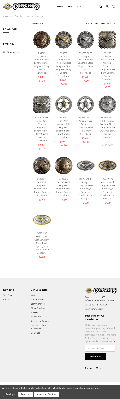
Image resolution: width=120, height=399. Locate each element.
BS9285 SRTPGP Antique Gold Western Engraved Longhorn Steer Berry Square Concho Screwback (107, 66)
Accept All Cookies (46, 394)
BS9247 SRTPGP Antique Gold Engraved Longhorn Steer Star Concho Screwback (63, 127)
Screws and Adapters (40, 321)
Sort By (90, 23)
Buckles (34, 312)
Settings (10, 394)
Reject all (26, 394)
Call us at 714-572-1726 (96, 304)
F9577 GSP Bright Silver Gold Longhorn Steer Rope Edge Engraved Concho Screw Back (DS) (41, 243)
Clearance (35, 332)
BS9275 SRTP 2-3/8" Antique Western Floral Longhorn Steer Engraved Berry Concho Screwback (107, 127)
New (70, 6)
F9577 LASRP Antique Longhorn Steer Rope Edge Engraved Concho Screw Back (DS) (85, 188)
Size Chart (8, 295)
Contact (7, 299)
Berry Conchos (38, 303)
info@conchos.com (94, 308)
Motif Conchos (38, 299)
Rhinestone (36, 316)
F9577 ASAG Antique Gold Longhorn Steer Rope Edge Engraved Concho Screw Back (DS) (107, 188)
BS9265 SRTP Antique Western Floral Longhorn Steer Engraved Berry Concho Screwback (85, 63)
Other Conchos (38, 308)
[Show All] (79, 6)
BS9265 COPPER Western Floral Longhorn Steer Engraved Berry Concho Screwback (41, 63)
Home (60, 6)
